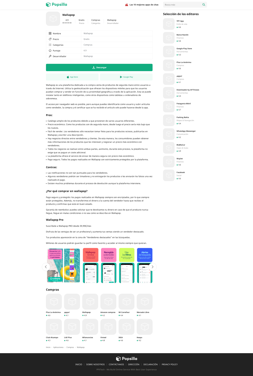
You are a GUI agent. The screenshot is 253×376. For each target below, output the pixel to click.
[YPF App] (185, 24)
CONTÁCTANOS (116, 364)
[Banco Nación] (185, 37)
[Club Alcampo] (54, 330)
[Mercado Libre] (145, 305)
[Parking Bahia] (185, 120)
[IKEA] (126, 330)
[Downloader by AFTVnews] (185, 93)
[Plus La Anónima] (54, 305)
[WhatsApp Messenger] (185, 134)
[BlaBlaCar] (185, 148)
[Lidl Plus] (72, 330)
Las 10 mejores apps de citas (144, 4)
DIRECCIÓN (133, 364)
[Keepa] (145, 330)
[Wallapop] (90, 305)
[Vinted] (108, 330)
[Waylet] (185, 161)
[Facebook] (185, 175)
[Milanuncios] (90, 330)
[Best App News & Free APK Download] (56, 4)
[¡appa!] (72, 305)
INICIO (78, 364)
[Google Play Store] (185, 51)
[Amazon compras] (108, 305)
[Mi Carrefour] (126, 305)
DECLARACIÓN (150, 364)
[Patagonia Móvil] (185, 106)
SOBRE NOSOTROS (95, 364)
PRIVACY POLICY (170, 364)
